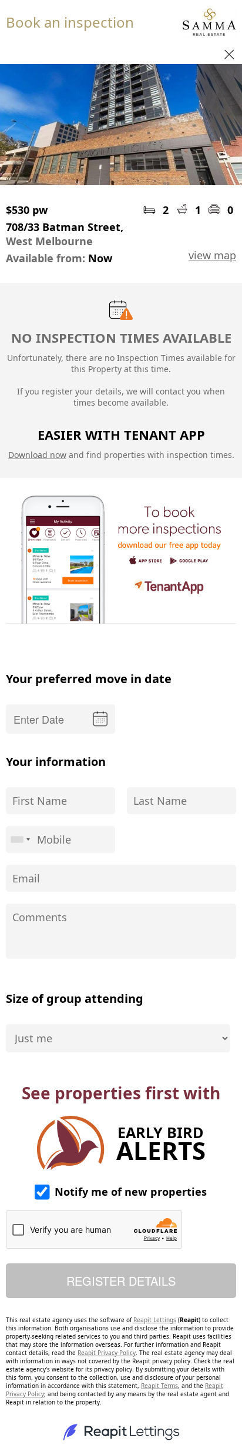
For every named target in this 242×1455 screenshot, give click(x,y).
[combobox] (19, 839)
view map (212, 255)
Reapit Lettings (154, 1320)
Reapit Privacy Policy (107, 1353)
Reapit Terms (159, 1386)
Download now (37, 454)
